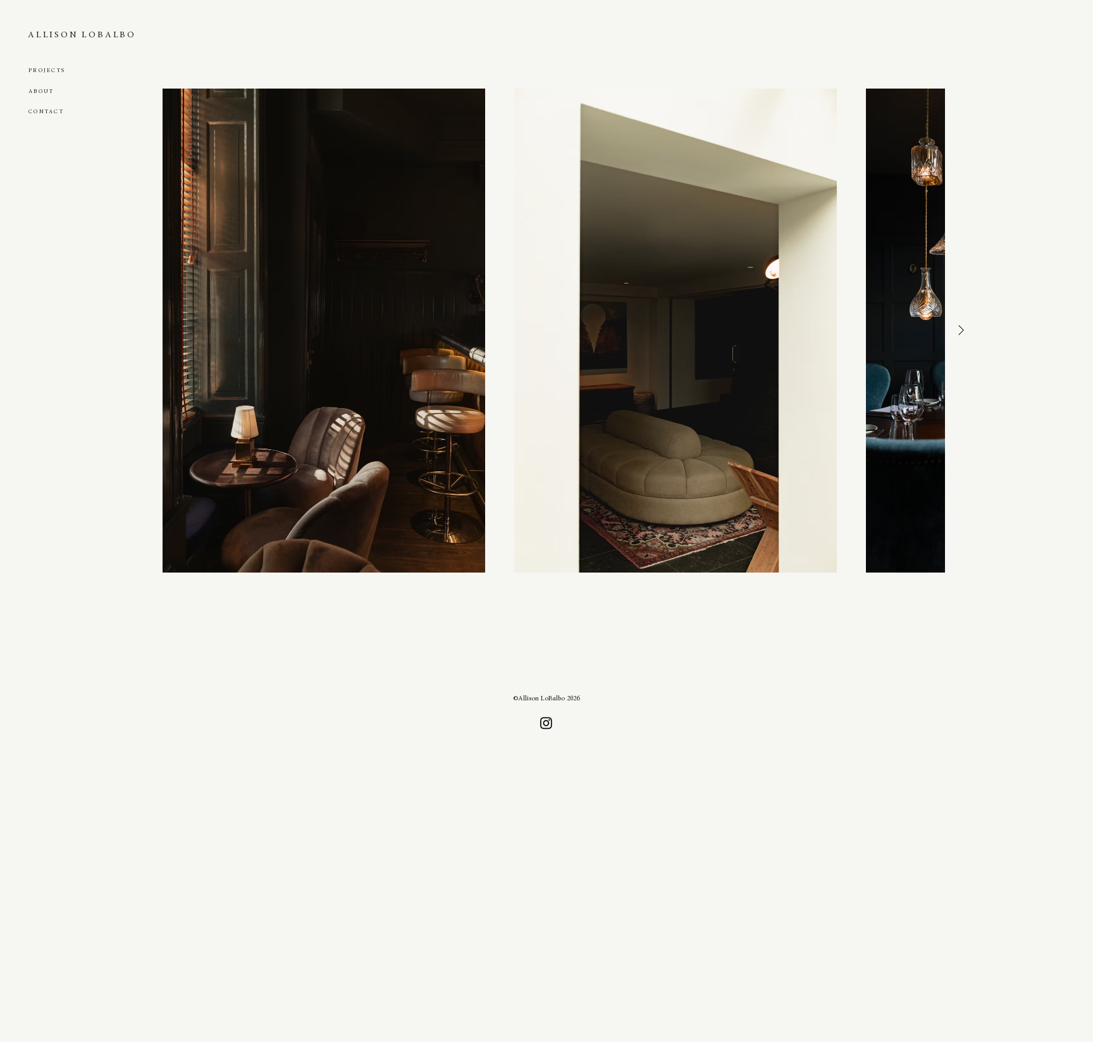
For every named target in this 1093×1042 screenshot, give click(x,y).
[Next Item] (961, 330)
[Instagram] (546, 723)
